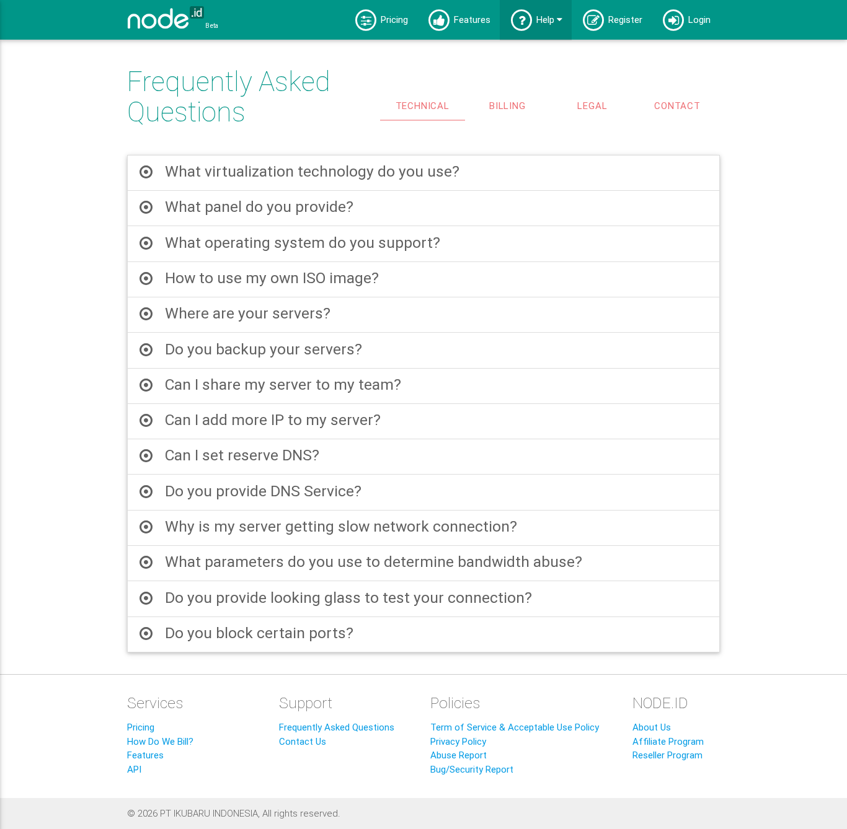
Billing (507, 106)
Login (698, 19)
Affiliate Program (668, 741)
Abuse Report (458, 755)
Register (624, 19)
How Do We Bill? (160, 741)
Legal (592, 106)
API (134, 769)
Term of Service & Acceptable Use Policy (514, 727)
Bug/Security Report (471, 769)
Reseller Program (667, 755)
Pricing (393, 19)
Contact (677, 106)
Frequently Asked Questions (336, 727)
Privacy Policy (458, 741)
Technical (423, 106)
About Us (651, 727)
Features (470, 19)
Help (545, 19)
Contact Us (302, 741)
